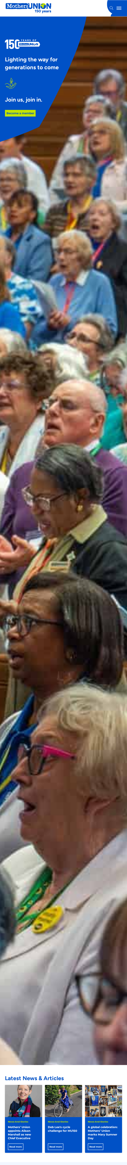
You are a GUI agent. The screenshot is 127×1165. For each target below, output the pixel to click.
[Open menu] (118, 8)
